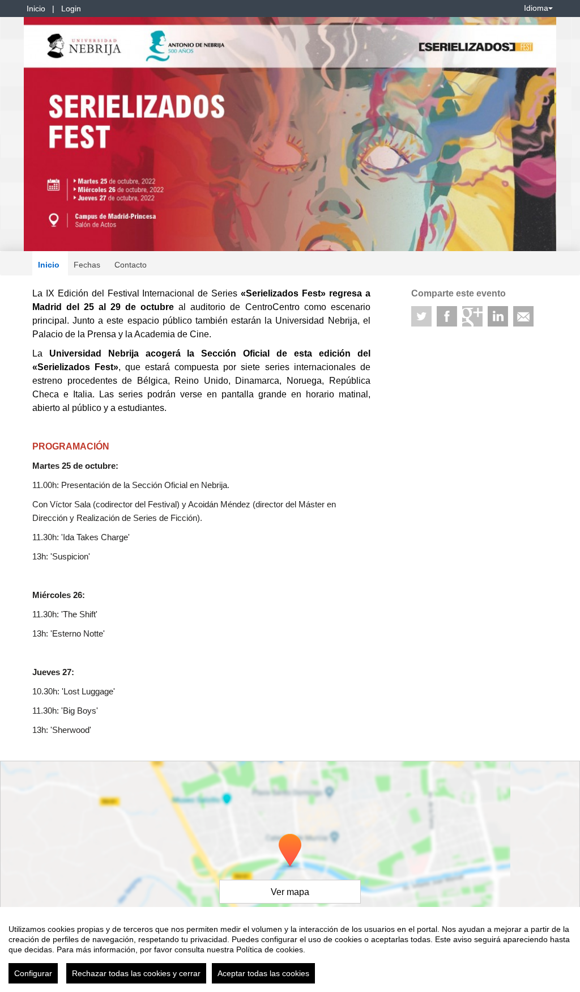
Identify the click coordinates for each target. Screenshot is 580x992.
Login (71, 8)
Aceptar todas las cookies (263, 973)
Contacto (130, 264)
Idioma (536, 7)
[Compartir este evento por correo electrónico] (523, 316)
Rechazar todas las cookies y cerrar (136, 973)
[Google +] (472, 316)
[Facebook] (447, 316)
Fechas (87, 264)
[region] (290, 949)
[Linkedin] (498, 316)
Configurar (33, 973)
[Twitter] (421, 316)
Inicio (36, 8)
